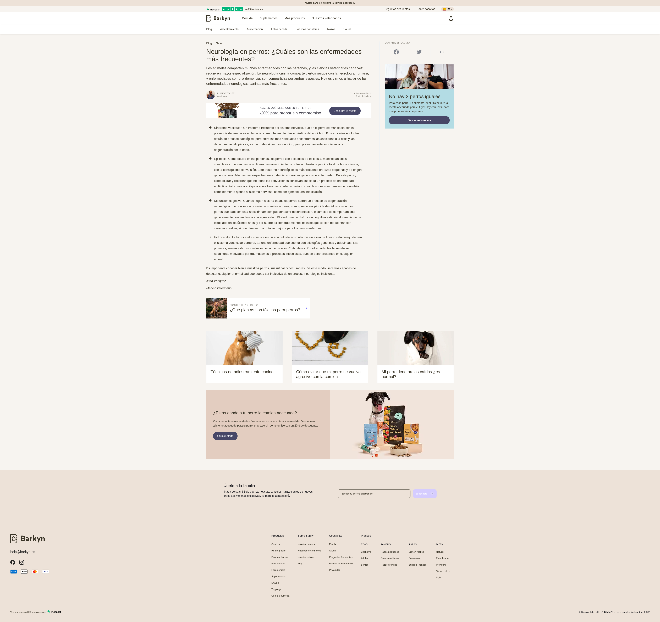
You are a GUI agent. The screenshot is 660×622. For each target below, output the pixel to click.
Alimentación (255, 29)
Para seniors (278, 569)
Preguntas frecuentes (341, 557)
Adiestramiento (229, 29)
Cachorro (366, 551)
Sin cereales (442, 571)
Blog (209, 29)
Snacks (275, 582)
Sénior (364, 564)
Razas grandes (389, 564)
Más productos (294, 18)
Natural (440, 551)
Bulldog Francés (417, 564)
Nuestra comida (306, 544)
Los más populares (307, 29)
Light (438, 577)
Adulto (364, 558)
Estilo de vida (279, 29)
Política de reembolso (341, 563)
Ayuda (332, 550)
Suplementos (269, 18)
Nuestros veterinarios (326, 18)
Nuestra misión (306, 557)
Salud (347, 29)
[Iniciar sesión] (451, 18)
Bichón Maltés (416, 551)
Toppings (276, 589)
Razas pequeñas (390, 551)
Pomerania (415, 558)
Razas (331, 29)
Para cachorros (279, 557)
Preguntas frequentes (397, 9)
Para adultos (278, 563)
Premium (441, 564)
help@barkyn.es (22, 552)
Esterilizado (442, 558)
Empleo (333, 544)
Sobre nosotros (426, 9)
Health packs (278, 550)
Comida (247, 18)
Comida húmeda (280, 595)
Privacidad (334, 569)
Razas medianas (390, 558)
